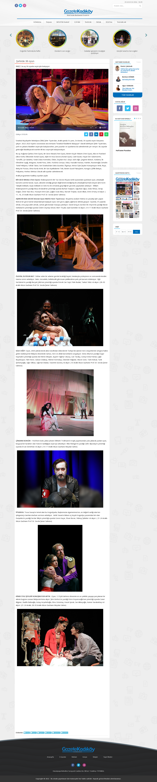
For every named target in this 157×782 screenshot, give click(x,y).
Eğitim (109, 22)
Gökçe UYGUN (21, 134)
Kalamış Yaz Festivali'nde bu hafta (127, 51)
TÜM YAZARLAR (128, 95)
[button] (135, 118)
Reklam (74, 757)
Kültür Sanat (63, 22)
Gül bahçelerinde (128, 79)
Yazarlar (121, 22)
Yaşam (49, 22)
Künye (85, 757)
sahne (49, 733)
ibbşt (27, 733)
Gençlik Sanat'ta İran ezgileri (94, 51)
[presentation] (11, 35)
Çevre (77, 22)
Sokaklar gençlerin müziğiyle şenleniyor (62, 52)
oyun (34, 733)
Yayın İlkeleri (107, 757)
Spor (98, 22)
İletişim (95, 757)
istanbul (57, 733)
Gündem (37, 22)
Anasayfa (50, 757)
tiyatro (41, 733)
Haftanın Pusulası (123, 150)
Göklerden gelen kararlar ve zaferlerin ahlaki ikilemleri (130, 70)
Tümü (138, 62)
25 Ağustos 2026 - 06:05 (133, 2)
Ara (136, 232)
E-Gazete (63, 757)
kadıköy (65, 733)
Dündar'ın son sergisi (30, 51)
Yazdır (103, 127)
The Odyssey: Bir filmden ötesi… (128, 89)
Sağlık (88, 22)
